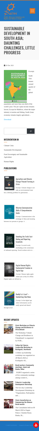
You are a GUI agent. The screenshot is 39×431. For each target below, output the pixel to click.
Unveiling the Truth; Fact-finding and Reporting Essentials (24, 239)
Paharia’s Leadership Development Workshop (23, 383)
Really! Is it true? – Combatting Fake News (23, 295)
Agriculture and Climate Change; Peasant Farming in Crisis (25, 182)
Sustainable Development (12, 150)
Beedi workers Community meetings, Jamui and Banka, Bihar (24, 367)
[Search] (31, 131)
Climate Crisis (9, 145)
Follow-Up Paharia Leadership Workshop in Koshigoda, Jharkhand (23, 347)
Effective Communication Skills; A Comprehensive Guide (24, 210)
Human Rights (9, 161)
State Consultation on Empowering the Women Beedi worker (23, 402)
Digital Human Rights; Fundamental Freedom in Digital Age (24, 268)
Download (7, 119)
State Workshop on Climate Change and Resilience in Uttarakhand (25, 327)
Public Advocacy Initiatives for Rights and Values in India (14, 18)
